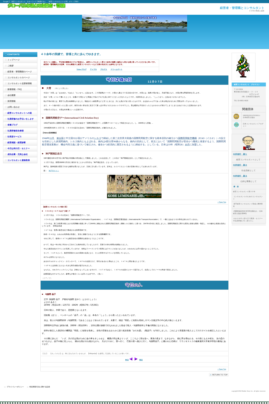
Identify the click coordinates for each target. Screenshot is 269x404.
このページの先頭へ (219, 374)
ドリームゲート (117, 69)
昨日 (127, 360)
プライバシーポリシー (15, 387)
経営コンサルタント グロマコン (34, 9)
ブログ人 (103, 69)
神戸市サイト (54, 171)
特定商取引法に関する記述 (39, 387)
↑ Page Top (221, 202)
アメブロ (93, 69)
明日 (141, 360)
